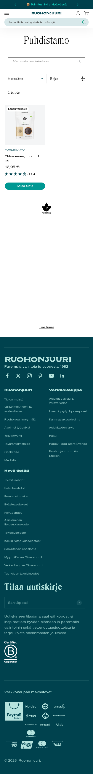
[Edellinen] (15, 4)
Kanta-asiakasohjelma (64, 419)
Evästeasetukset (16, 504)
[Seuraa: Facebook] (7, 376)
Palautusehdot (14, 488)
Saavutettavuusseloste (20, 549)
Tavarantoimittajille (17, 444)
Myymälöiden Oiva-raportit (23, 557)
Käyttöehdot (13, 513)
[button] (25, 78)
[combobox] (44, 22)
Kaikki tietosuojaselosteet (22, 541)
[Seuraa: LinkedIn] (62, 376)
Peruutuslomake (15, 496)
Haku (52, 436)
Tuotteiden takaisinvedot (21, 573)
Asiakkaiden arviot (62, 427)
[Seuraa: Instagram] (29, 376)
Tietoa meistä (13, 399)
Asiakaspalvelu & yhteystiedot (61, 401)
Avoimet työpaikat (17, 427)
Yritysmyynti (13, 436)
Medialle (10, 460)
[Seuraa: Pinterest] (40, 376)
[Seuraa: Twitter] (18, 376)
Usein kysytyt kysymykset (68, 411)
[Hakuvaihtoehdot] (80, 61)
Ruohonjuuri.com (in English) (63, 454)
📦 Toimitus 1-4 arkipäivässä (46, 4)
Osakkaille (11, 452)
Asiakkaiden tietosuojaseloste (16, 522)
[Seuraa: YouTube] (51, 376)
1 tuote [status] (14, 92)
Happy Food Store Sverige (68, 444)
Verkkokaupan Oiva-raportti (23, 565)
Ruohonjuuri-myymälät (20, 419)
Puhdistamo (15, 149)
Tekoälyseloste (15, 533)
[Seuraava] (78, 4)
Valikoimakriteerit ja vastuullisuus (18, 409)
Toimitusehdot (14, 480)
